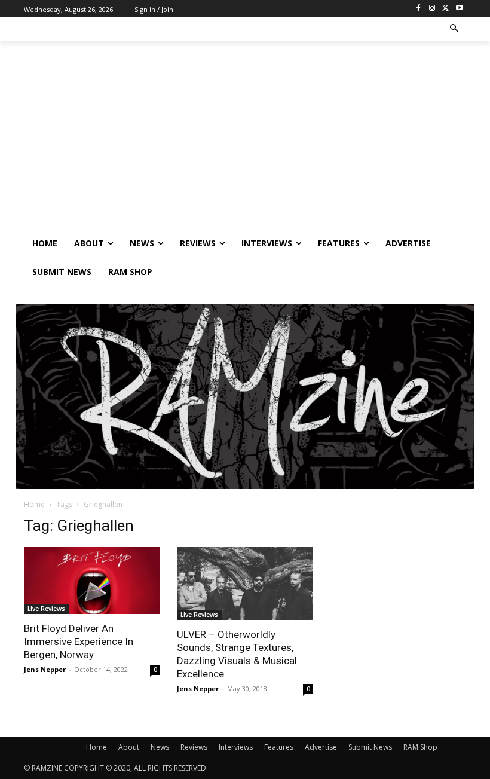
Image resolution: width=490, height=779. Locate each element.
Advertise (321, 747)
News (160, 747)
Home (34, 504)
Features (278, 747)
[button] (454, 29)
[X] (445, 9)
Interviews (236, 747)
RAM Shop (420, 747)
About (128, 747)
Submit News (370, 747)
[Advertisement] (245, 139)
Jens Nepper (45, 669)
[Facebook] (418, 9)
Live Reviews (46, 608)
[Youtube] (459, 9)
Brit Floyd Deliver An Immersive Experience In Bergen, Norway (78, 641)
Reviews (193, 747)
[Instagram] (432, 9)
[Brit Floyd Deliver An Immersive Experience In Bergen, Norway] (92, 580)
